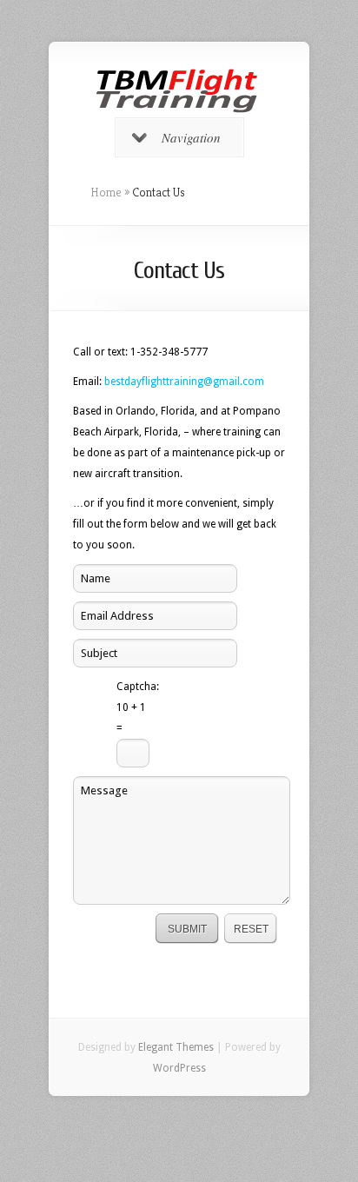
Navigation (191, 137)
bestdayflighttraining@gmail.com (184, 381)
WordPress (179, 1068)
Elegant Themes (176, 1047)
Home (106, 192)
